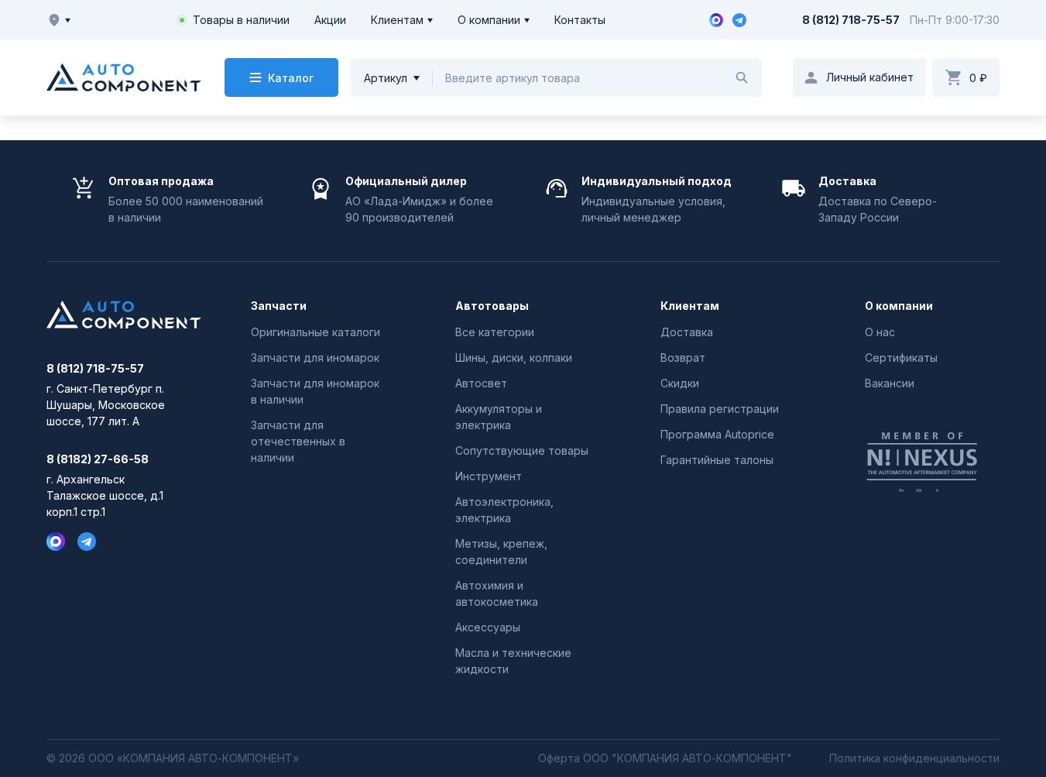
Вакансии (889, 383)
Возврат (682, 357)
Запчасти (279, 306)
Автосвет (481, 383)
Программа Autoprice (717, 434)
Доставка (686, 332)
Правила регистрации (719, 408)
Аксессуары (487, 627)
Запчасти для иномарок (315, 357)
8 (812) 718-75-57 (851, 19)
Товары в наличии (241, 19)
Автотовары (492, 306)
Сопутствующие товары (521, 450)
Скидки (679, 383)
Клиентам (397, 19)
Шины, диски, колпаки (513, 357)
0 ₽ (978, 77)
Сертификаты (901, 357)
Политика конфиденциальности (914, 758)
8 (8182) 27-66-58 (97, 459)
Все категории (494, 332)
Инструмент (488, 476)
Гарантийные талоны (716, 459)
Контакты (579, 19)
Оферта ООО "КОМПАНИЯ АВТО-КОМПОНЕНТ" (665, 758)
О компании (489, 19)
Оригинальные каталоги (315, 332)
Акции (330, 19)
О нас (880, 332)
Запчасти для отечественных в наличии (298, 441)
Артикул (385, 77)
